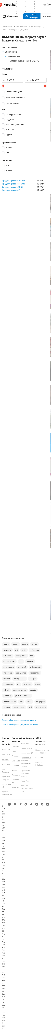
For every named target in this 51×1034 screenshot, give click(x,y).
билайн (33, 690)
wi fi (30, 707)
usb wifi (6, 690)
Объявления (12, 16)
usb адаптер (21, 673)
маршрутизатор (19, 690)
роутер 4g (7, 696)
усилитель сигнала (22, 696)
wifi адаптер (35, 673)
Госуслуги (16, 775)
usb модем (7, 656)
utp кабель (7, 673)
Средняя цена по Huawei (13, 184)
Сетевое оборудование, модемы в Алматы (19, 720)
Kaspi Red (6, 765)
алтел (37, 684)
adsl (21, 702)
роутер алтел (21, 656)
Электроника (11, 52)
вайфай (6, 707)
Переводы (16, 766)
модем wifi (22, 667)
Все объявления (9, 47)
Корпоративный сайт (3, 1020)
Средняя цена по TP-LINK (13, 180)
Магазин (15, 747)
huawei (15, 644)
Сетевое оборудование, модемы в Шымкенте (20, 725)
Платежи (15, 756)
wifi (16, 650)
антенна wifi (8, 684)
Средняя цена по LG (11, 190)
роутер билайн (20, 679)
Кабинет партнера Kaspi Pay (27, 788)
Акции (14, 770)
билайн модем (9, 661)
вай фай (32, 679)
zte (18, 684)
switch (29, 702)
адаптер (30, 661)
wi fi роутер (40, 702)
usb (31, 656)
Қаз (44, 4)
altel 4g (34, 644)
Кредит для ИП (27, 753)
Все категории (33, 16)
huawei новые (19, 707)
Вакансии (39, 758)
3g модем (27, 684)
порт (21, 661)
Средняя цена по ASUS (12, 187)
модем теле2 (41, 707)
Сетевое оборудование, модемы (24, 61)
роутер (25, 644)
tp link (24, 650)
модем (6, 644)
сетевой (6, 679)
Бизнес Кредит (27, 748)
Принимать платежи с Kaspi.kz (25, 773)
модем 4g (7, 650)
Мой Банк (16, 761)
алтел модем (8, 667)
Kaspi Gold (6, 750)
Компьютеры (14, 56)
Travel (14, 751)
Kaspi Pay (25, 744)
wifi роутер (34, 650)
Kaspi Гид (15, 787)
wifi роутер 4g (35, 667)
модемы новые (9, 702)
